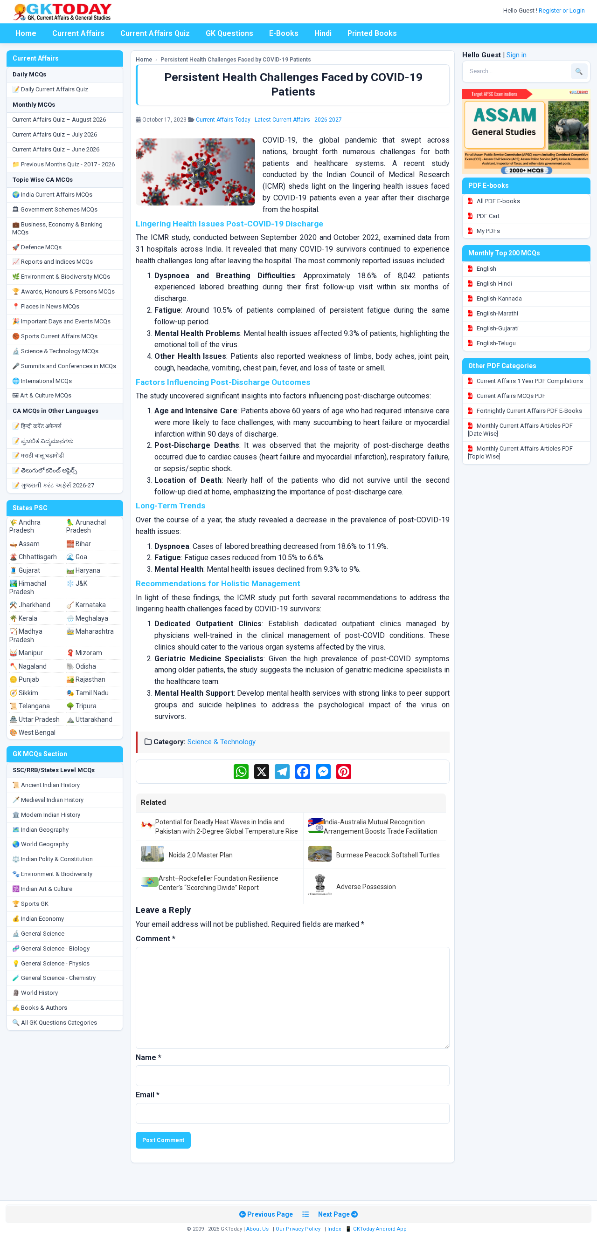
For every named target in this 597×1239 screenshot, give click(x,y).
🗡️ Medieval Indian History (47, 799)
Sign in (517, 55)
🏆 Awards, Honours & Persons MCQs (63, 291)
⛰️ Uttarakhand (89, 719)
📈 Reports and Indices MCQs (52, 261)
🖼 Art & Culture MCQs (41, 395)
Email (148, 1094)
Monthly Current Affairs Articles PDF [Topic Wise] (520, 452)
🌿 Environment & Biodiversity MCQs (61, 276)
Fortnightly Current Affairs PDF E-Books (528, 410)
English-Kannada (498, 298)
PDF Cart (487, 215)
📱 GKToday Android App (376, 1229)
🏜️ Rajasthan (85, 679)
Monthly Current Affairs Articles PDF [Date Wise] (520, 429)
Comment (155, 938)
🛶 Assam (24, 544)
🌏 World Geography (40, 844)
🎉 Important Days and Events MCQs (61, 321)
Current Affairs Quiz (155, 33)
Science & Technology (221, 742)
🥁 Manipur (26, 653)
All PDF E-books (497, 201)
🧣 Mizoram (84, 653)
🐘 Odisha (81, 666)
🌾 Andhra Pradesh (25, 526)
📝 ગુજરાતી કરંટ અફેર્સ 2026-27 (53, 485)
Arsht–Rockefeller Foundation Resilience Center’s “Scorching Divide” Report (218, 883)
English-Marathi (496, 313)
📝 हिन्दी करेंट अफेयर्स (37, 426)
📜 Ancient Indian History (46, 784)
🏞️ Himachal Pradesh (27, 588)
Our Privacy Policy (298, 1229)
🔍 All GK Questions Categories (54, 1022)
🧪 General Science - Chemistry (54, 977)
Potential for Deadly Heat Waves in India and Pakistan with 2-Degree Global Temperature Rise (226, 826)
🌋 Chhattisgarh (33, 557)
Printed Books (372, 33)
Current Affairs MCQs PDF (510, 395)
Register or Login (562, 10)
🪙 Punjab (24, 679)
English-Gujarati (497, 328)
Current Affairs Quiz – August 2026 (59, 119)
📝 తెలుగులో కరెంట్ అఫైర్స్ (44, 470)
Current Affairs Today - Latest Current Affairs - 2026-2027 (269, 119)
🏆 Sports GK (30, 903)
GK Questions (229, 33)
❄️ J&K (76, 583)
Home (25, 33)
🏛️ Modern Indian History (46, 814)
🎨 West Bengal (32, 732)
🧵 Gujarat (24, 570)
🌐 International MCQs (42, 380)
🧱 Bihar (78, 544)
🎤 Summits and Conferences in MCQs (64, 366)
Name (148, 1057)
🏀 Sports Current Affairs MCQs (54, 336)
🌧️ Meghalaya (87, 618)
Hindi (323, 33)
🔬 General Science (38, 933)
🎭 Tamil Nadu (87, 693)
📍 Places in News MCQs (45, 306)
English (485, 268)
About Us (257, 1229)
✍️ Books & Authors (39, 1007)
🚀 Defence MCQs (37, 247)
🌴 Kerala (23, 618)
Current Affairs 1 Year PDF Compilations (529, 380)
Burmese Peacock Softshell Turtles (388, 855)
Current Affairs (78, 33)
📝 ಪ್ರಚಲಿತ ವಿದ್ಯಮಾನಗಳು (43, 441)
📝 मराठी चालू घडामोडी (38, 455)
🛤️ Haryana (83, 570)
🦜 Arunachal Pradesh (86, 526)
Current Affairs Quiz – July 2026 (54, 134)
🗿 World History (35, 992)
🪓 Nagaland (28, 666)
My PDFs (487, 230)
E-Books (283, 33)
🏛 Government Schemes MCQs (54, 209)
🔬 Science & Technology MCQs (55, 351)
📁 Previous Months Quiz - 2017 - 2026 (63, 164)
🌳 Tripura (81, 706)
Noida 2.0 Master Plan (201, 855)
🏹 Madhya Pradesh (25, 635)
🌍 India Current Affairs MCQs (52, 194)
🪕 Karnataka (86, 605)
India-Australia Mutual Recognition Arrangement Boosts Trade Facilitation (380, 826)
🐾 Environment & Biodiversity (52, 873)
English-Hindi (493, 283)
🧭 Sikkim (23, 693)
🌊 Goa (76, 557)
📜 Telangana (29, 706)
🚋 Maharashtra (90, 631)
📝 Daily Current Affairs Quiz (50, 89)
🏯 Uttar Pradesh (34, 719)
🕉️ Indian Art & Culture (42, 888)
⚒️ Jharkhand (29, 605)
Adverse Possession (366, 886)
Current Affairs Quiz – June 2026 (55, 149)
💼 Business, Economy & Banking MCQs (57, 228)
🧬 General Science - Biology (51, 948)
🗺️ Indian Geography (40, 829)
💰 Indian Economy (38, 918)
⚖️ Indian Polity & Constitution (52, 859)
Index (334, 1229)
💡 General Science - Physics (51, 963)
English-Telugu (495, 343)
